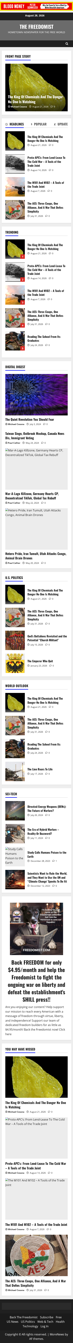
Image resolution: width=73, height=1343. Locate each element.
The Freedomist (36, 26)
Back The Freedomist (24, 1317)
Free (59, 1317)
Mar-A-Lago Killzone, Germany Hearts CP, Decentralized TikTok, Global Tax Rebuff (32, 495)
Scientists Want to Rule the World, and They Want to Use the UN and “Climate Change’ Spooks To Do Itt (15, 879)
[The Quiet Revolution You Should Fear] (36, 394)
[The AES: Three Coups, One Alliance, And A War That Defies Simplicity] (36, 1255)
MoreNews (57, 1334)
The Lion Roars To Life (15, 771)
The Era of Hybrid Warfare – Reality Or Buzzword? (15, 833)
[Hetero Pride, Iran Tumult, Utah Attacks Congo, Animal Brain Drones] (36, 529)
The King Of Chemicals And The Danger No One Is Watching (15, 141)
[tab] (14, 125)
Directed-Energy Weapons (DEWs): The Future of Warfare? (15, 810)
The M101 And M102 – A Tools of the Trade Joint (15, 187)
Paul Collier (14, 442)
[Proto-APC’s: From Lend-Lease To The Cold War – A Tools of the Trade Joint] (36, 1138)
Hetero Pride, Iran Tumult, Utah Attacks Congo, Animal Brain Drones (35, 555)
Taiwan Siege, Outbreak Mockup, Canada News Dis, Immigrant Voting (34, 435)
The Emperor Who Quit (15, 663)
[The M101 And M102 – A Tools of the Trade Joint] (36, 1199)
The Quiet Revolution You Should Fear (29, 419)
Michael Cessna (19, 106)
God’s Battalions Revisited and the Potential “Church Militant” (15, 640)
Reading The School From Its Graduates (15, 341)
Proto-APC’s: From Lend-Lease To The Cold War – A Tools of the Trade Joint (15, 164)
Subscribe (46, 1317)
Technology (30, 1326)
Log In (45, 1326)
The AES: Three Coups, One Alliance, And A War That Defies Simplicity (15, 209)
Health (60, 1322)
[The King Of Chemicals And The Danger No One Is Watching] (36, 1077)
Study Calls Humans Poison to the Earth (15, 856)
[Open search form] (67, 43)
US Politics (28, 1322)
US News (12, 1322)
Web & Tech (45, 1322)
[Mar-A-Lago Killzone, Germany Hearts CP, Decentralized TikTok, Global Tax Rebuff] (36, 469)
